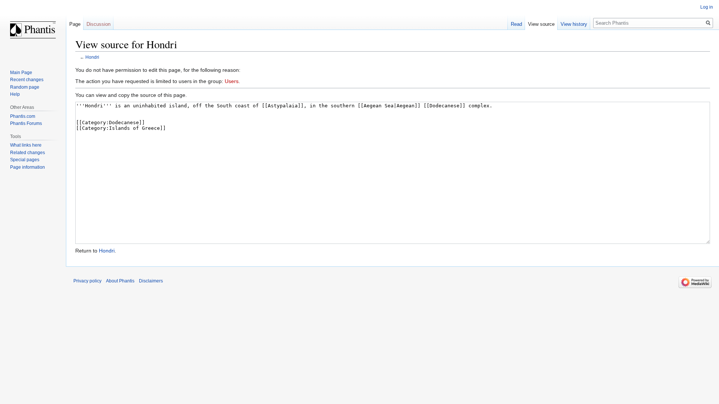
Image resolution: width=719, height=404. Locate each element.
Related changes (27, 152)
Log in (706, 7)
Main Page (21, 72)
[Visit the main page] (33, 30)
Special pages (24, 159)
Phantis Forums (26, 123)
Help (15, 94)
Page (75, 24)
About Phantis (120, 281)
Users (232, 81)
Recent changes (26, 79)
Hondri (92, 57)
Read (516, 24)
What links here (26, 145)
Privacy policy (87, 281)
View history (574, 24)
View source (541, 24)
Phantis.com (22, 116)
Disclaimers (151, 281)
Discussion (98, 24)
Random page (24, 87)
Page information (27, 167)
